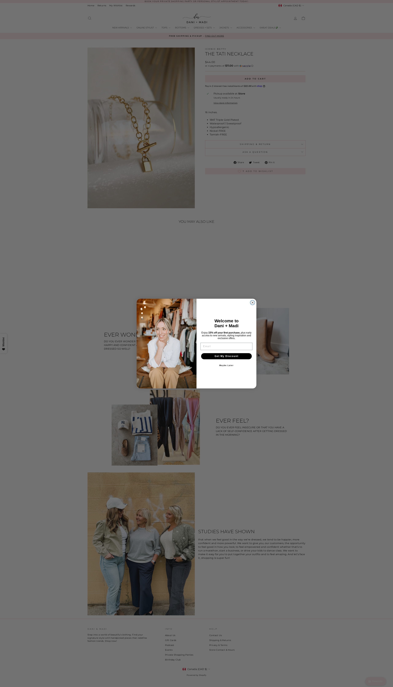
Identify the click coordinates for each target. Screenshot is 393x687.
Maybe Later (226, 365)
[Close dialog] (252, 302)
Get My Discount (226, 356)
